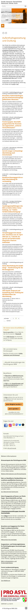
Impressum (9, 1)
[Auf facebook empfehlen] (3, 33)
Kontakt (3, 1)
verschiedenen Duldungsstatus (13, 49)
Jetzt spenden (13, 409)
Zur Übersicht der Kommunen (9, 492)
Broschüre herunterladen (9, 540)
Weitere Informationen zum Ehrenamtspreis (13, 474)
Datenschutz (4, 3)
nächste (9, 320)
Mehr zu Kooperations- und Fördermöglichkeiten (9, 562)
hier (17, 84)
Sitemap (11, 3)
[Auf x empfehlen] (6, 33)
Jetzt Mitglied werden (13, 404)
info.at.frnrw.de (11, 448)
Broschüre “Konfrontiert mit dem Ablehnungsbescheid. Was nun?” (13, 77)
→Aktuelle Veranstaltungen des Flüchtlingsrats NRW (14, 363)
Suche (15, 3)
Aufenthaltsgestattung (10, 47)
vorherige (6, 318)
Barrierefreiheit (17, 1)
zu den (13, 384)
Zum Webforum (5, 580)
